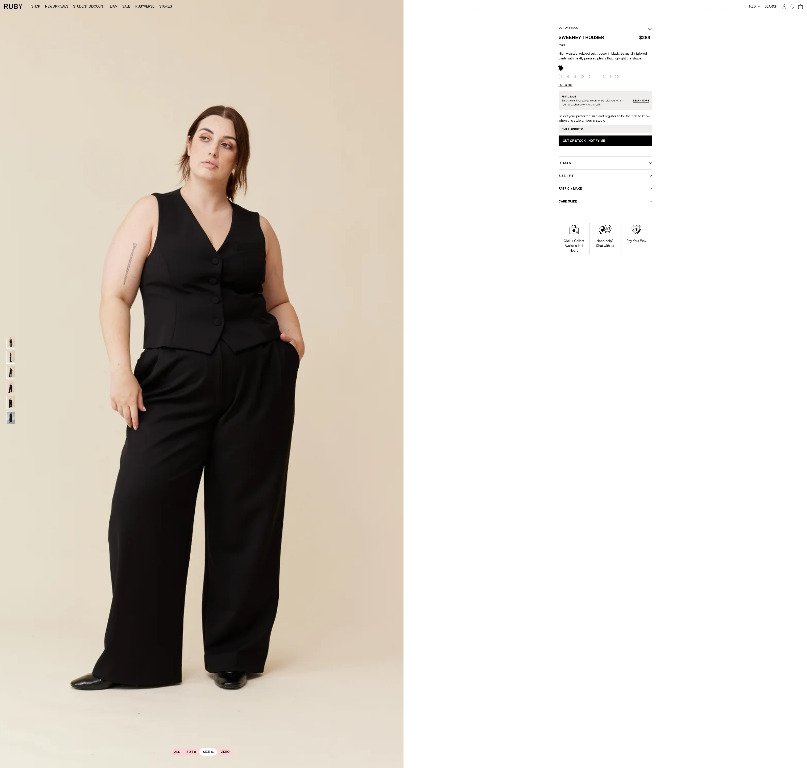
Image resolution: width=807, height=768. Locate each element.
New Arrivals (56, 6)
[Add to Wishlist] (650, 28)
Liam (113, 6)
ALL (177, 752)
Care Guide (568, 201)
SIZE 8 (191, 752)
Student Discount (89, 6)
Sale (126, 6)
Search (771, 6)
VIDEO (224, 752)
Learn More (641, 100)
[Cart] (800, 6)
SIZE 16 (208, 752)
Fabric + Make (570, 189)
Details (565, 163)
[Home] (13, 6)
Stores (165, 6)
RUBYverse (144, 6)
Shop (35, 6)
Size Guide (566, 85)
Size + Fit (566, 176)
